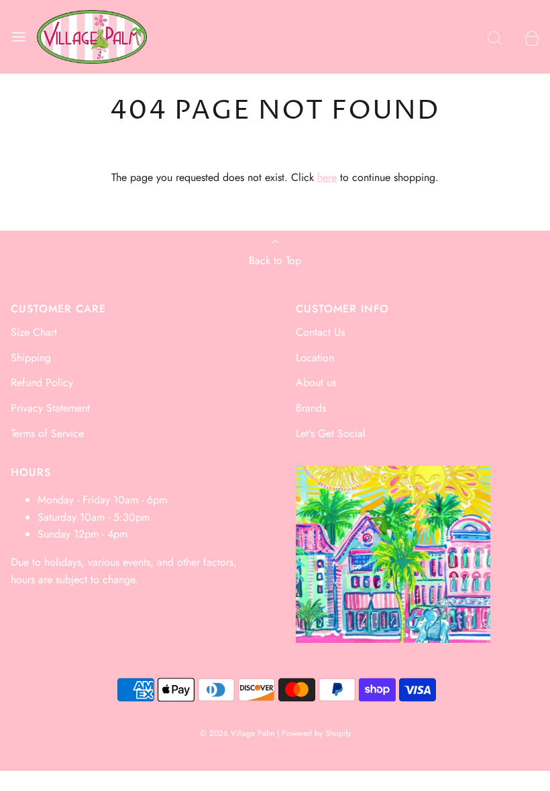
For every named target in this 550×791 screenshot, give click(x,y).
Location (315, 357)
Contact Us (320, 332)
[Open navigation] (18, 37)
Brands (311, 408)
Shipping (31, 357)
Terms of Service (47, 433)
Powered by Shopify (316, 733)
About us (316, 382)
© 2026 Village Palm (237, 733)
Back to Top (275, 260)
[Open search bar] (494, 37)
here (327, 177)
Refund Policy (42, 382)
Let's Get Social (331, 433)
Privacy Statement (50, 408)
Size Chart (34, 332)
